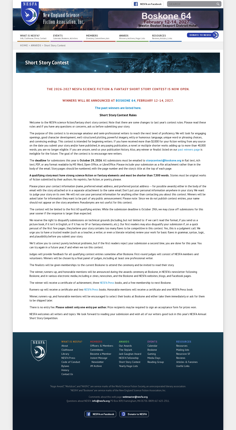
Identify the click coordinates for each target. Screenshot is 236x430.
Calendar (152, 345)
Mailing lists (182, 349)
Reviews (180, 358)
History (65, 370)
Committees (96, 349)
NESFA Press (107, 282)
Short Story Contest (129, 362)
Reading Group (156, 362)
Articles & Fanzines (187, 362)
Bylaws (65, 366)
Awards (124, 35)
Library (65, 353)
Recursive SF (183, 353)
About (64, 345)
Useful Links (183, 366)
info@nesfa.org (101, 401)
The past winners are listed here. (118, 108)
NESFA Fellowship (129, 358)
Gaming (152, 353)
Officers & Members (101, 345)
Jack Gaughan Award (130, 353)
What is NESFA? (30, 35)
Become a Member (100, 353)
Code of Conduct (70, 362)
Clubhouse (67, 349)
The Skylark (125, 349)
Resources (159, 35)
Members (92, 35)
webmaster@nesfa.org (135, 396)
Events (58, 35)
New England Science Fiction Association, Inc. (63, 18)
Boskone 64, (126, 101)
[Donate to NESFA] (135, 407)
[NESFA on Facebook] (101, 407)
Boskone (152, 349)
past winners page (189, 149)
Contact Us (67, 374)
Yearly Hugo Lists (128, 366)
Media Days (154, 358)
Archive (96, 366)
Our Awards (125, 345)
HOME (24, 45)
